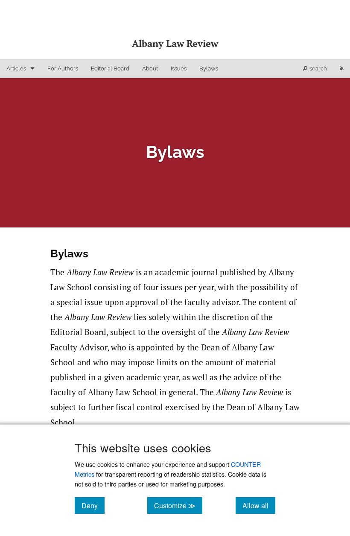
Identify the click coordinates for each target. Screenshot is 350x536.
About (150, 68)
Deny (93, 505)
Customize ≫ (178, 505)
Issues (179, 68)
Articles (16, 68)
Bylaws (208, 68)
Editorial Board (110, 68)
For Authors (62, 68)
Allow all (258, 505)
